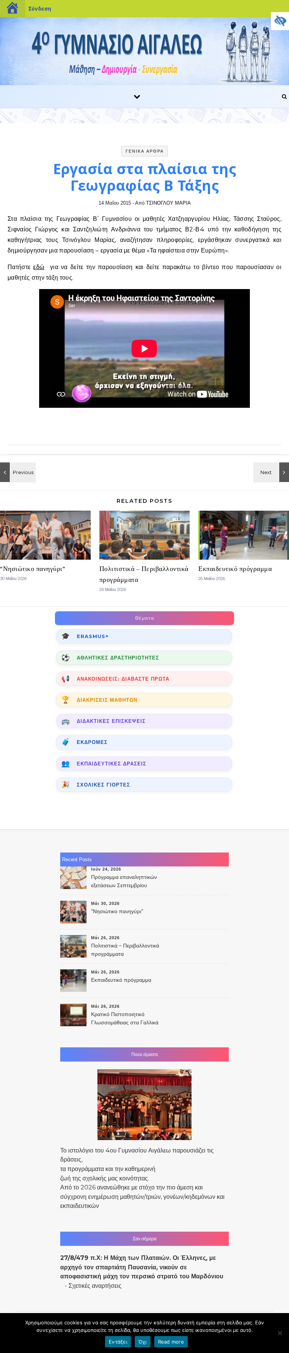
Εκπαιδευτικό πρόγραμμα (235, 569)
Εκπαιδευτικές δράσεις (111, 764)
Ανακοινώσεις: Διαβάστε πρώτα (123, 679)
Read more (171, 1342)
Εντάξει (118, 1342)
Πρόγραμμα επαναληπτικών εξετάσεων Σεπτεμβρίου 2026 (124, 882)
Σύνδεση (39, 8)
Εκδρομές (92, 742)
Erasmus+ (93, 636)
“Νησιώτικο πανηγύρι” (32, 569)
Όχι (142, 1342)
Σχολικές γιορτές (103, 785)
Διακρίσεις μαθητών (107, 700)
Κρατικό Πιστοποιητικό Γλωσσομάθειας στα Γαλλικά (124, 1018)
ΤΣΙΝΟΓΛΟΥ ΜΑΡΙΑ (168, 203)
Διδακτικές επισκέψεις (111, 721)
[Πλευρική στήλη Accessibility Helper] (280, 21)
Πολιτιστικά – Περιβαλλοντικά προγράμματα (125, 949)
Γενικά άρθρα (145, 151)
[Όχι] (279, 1333)
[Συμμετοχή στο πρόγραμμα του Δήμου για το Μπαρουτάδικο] (17, 472)
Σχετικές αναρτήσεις (95, 1285)
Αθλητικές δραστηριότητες (118, 658)
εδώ (38, 267)
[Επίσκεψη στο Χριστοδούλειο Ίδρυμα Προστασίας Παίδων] (272, 472)
